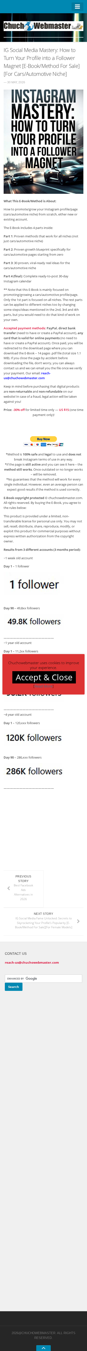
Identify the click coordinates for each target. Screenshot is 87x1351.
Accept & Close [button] (44, 677)
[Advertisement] (44, 835)
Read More (43, 686)
